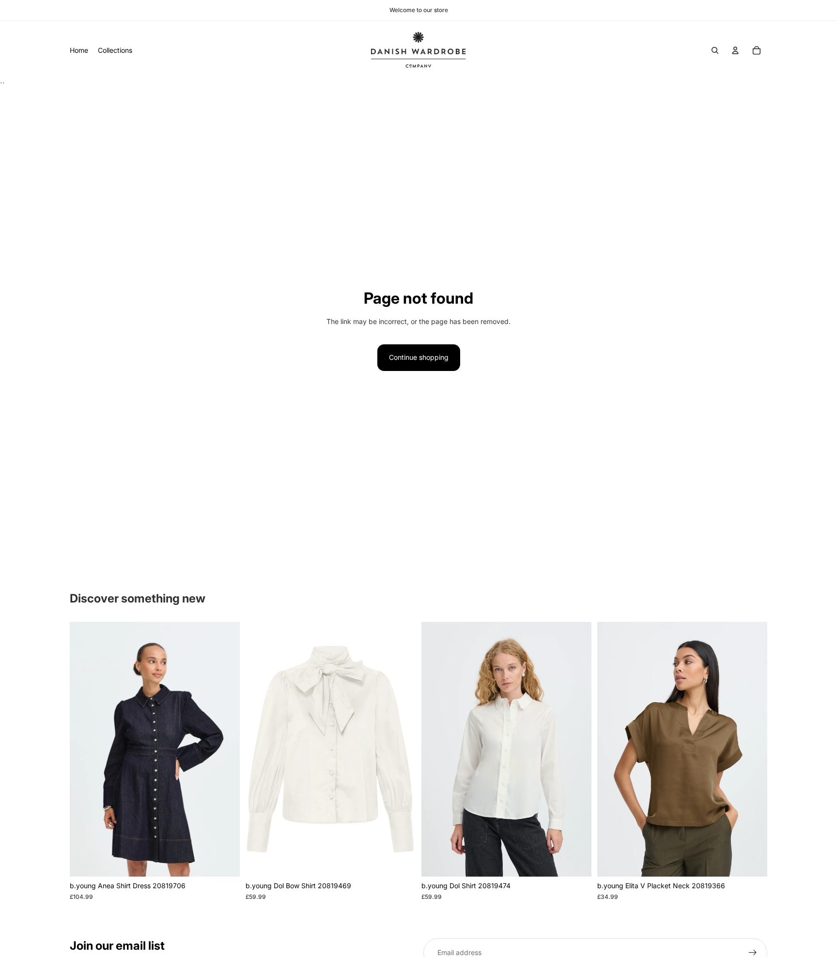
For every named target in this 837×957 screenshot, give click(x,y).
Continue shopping (419, 357)
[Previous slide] (84, 749)
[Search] (715, 50)
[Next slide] (225, 749)
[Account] (735, 50)
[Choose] (224, 861)
